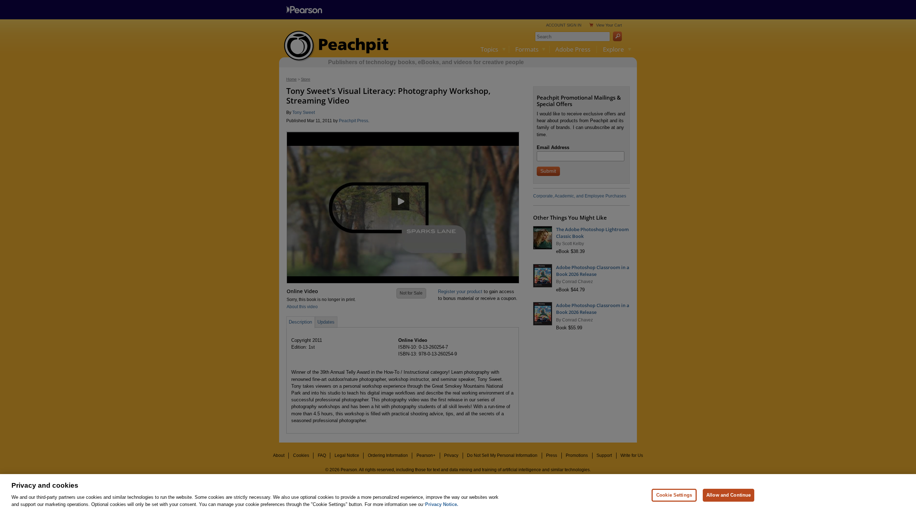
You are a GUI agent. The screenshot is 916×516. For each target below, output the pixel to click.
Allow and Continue (728, 494)
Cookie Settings (674, 494)
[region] (458, 495)
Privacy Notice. (441, 504)
